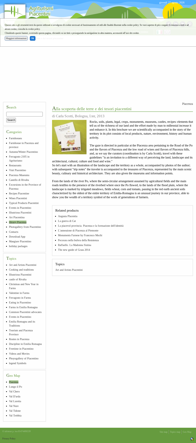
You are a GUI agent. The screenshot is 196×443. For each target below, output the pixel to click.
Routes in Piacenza (19, 339)
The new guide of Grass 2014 (74, 249)
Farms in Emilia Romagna (23, 307)
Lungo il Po (15, 386)
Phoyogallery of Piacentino (23, 358)
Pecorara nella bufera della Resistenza (78, 240)
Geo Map (187, 432)
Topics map (175, 432)
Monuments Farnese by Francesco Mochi (80, 235)
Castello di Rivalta (19, 179)
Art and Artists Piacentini (69, 269)
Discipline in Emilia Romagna (25, 343)
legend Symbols (17, 363)
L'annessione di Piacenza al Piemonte (78, 230)
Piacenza (187, 103)
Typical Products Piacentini (24, 203)
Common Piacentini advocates (25, 312)
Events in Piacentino (20, 207)
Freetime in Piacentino (21, 348)
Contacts (13, 231)
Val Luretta (15, 401)
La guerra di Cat (67, 220)
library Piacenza (17, 222)
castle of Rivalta (17, 279)
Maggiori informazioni (16, 38)
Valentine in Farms (19, 292)
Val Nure (14, 405)
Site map (163, 432)
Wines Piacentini (18, 198)
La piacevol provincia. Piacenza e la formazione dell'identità (90, 225)
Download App (17, 236)
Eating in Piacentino (20, 302)
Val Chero (14, 391)
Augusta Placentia (67, 216)
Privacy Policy (9, 438)
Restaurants (15, 165)
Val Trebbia (15, 415)
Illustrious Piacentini (20, 212)
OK (32, 38)
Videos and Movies (19, 353)
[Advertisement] (98, 70)
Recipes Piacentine (19, 193)
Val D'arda (14, 396)
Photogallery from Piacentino (25, 226)
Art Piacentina (16, 217)
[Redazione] (192, 438)
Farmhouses (15, 138)
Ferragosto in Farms (20, 297)
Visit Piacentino (17, 170)
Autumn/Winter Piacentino (23, 151)
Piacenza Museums (19, 175)
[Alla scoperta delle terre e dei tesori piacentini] (69, 137)
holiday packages (18, 246)
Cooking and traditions (21, 269)
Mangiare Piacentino (20, 241)
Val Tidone (15, 410)
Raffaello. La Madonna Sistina (74, 245)
